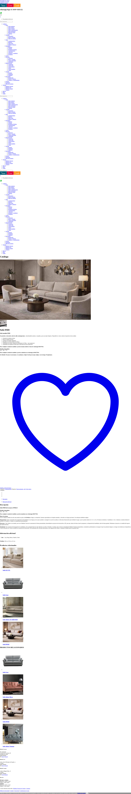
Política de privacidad (4, 790)
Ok (87, 793)
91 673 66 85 (6, 1)
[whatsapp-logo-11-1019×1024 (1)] (1, 13)
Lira (1, 3)
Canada (1, 1)
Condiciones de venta (24, 790)
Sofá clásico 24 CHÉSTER (10, 619)
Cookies (12, 790)
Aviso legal (16, 790)
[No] (88, 793)
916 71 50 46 (5, 765)
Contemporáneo (8, 489)
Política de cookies (82, 793)
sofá (25, 489)
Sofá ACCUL (6, 570)
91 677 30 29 (6, 0)
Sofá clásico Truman (8, 746)
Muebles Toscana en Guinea (19, 788)
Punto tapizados (19, 489)
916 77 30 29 (5, 756)
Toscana (2, 0)
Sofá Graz (5, 595)
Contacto (28, 788)
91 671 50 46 (5, 3)
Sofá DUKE (6, 644)
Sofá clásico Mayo (8, 697)
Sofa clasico (28, 489)
